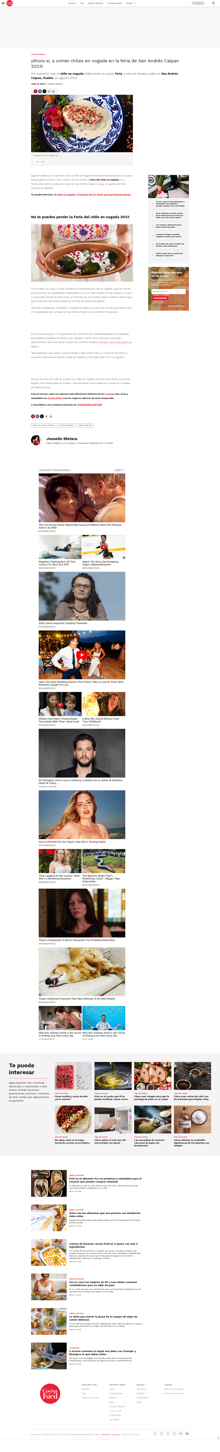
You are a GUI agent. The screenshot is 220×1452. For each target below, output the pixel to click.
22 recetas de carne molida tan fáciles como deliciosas (170, 245)
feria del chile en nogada (43, 425)
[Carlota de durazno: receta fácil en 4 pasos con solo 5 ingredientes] (49, 1252)
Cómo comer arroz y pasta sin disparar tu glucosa (169, 254)
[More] (135, 3)
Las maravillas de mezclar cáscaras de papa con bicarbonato (149, 1143)
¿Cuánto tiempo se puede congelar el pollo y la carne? (169, 235)
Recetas (72, 3)
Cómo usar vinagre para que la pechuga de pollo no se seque (151, 1097)
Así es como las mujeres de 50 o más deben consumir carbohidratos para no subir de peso (103, 1284)
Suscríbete (198, 3)
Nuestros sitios (117, 1384)
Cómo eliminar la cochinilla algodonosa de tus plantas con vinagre (191, 1143)
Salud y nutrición (76, 1175)
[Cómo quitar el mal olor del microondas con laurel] (113, 1119)
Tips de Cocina (38, 54)
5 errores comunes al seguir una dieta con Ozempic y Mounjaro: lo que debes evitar (102, 1353)
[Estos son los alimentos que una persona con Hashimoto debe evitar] (49, 1218)
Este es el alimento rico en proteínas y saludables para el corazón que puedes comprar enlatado (105, 1180)
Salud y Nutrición (95, 3)
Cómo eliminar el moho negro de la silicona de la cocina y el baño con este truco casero (169, 215)
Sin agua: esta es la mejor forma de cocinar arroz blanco (72, 1141)
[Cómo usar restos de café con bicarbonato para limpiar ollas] (192, 1076)
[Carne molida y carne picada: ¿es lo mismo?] (73, 1076)
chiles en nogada (66, 425)
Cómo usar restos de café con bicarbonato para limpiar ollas (191, 1097)
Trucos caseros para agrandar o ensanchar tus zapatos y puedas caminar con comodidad (170, 204)
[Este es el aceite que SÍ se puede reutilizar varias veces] (113, 1076)
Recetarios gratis (115, 3)
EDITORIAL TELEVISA (110, 1435)
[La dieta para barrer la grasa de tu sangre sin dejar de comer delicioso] (49, 1321)
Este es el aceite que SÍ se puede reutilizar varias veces (111, 1097)
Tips (82, 3)
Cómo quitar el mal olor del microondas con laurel (110, 1141)
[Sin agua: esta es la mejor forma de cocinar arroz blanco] (73, 1119)
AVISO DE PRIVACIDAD (176, 306)
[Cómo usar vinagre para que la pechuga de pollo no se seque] (152, 1076)
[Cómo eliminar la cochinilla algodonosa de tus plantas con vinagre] (192, 1119)
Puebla (100, 184)
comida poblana (85, 425)
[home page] (9, 3)
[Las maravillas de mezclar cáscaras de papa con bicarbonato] (152, 1119)
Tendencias (74, 1348)
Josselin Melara (55, 84)
